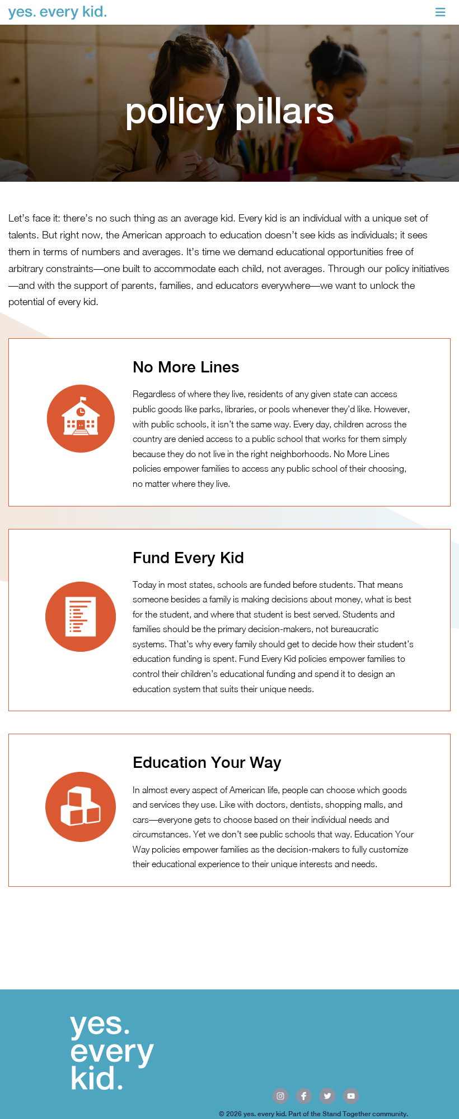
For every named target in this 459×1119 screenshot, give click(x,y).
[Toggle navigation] (440, 12)
